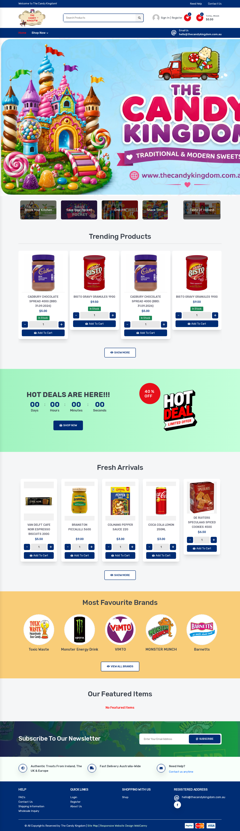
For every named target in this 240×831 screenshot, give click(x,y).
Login (73, 797)
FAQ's (21, 797)
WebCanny (140, 825)
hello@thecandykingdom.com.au (200, 34)
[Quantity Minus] (25, 324)
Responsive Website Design (117, 825)
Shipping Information (31, 806)
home (22, 32)
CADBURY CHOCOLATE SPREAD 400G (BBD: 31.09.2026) (43, 301)
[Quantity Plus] (62, 324)
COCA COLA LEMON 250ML (120, 527)
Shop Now (39, 32)
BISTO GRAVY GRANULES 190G (94, 296)
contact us (215, 3)
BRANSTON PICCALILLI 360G (39, 527)
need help (196, 3)
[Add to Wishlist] (43, 288)
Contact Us (25, 801)
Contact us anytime (181, 771)
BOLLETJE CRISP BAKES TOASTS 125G (201, 520)
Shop (125, 797)
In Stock (43, 318)
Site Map (92, 825)
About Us (76, 806)
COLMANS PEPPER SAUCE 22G (79, 527)
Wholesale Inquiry (28, 811)
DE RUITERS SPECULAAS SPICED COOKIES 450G (161, 522)
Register (75, 801)
